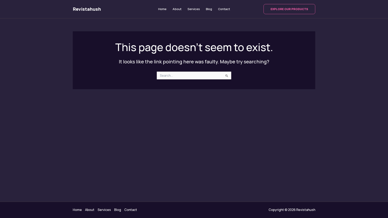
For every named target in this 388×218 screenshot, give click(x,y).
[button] (289, 9)
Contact (224, 9)
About (177, 9)
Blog (209, 9)
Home (162, 9)
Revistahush (87, 9)
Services (194, 9)
